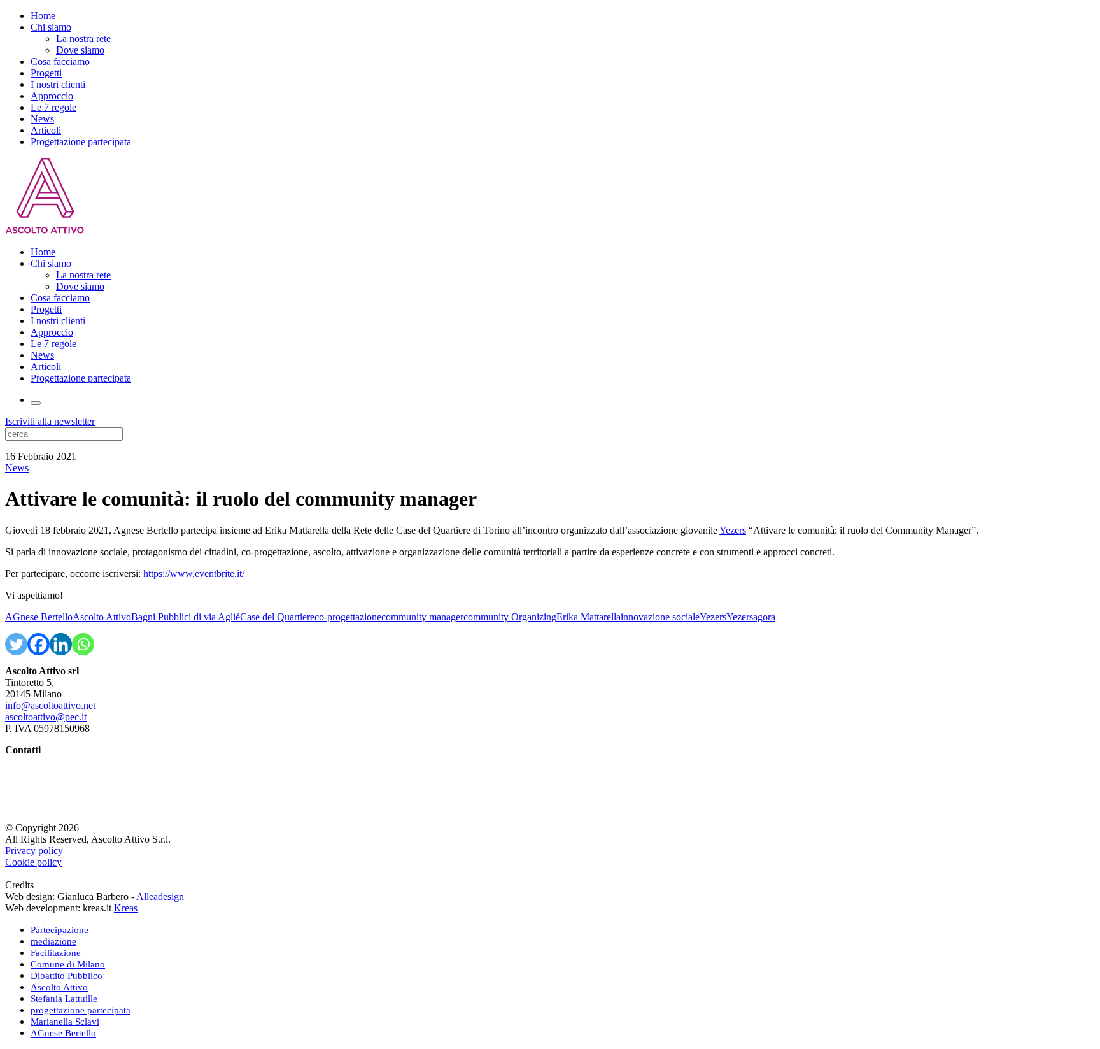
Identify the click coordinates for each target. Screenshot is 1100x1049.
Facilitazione (56, 953)
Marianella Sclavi (40, 784)
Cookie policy (33, 862)
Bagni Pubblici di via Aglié (185, 616)
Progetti (46, 73)
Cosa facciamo (60, 61)
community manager (422, 616)
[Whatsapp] (83, 644)
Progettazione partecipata (81, 141)
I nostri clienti (58, 84)
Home (43, 15)
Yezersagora (750, 616)
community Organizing (509, 616)
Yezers (732, 530)
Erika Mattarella (588, 616)
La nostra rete (83, 38)
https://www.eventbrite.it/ (195, 573)
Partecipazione (59, 930)
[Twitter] (16, 644)
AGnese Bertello (39, 616)
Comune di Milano (68, 964)
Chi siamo (51, 27)
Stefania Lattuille (39, 772)
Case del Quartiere (277, 616)
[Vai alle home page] (44, 230)
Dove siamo (80, 50)
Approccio (52, 95)
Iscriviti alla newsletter (50, 421)
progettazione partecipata (80, 1010)
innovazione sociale (660, 616)
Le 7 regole (53, 107)
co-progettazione (347, 616)
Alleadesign (160, 896)
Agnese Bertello (37, 761)
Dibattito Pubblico (66, 976)
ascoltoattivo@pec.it (46, 716)
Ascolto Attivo (102, 616)
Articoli (46, 130)
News (42, 118)
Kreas (126, 908)
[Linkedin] (61, 644)
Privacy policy (34, 850)
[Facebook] (38, 644)
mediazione (53, 941)
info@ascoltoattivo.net (50, 705)
